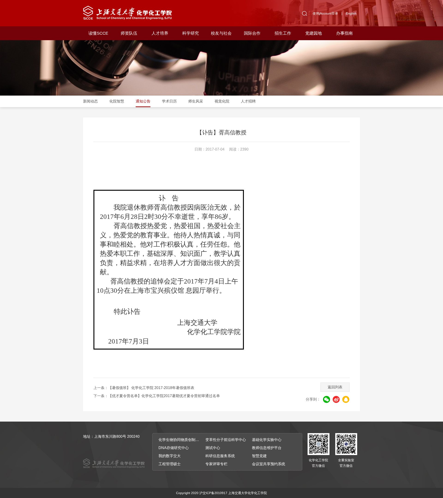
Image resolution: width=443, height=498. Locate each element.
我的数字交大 (170, 456)
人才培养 (160, 33)
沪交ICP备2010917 (213, 493)
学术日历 (169, 101)
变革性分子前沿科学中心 (225, 440)
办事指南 (344, 33)
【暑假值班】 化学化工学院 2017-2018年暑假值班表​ (151, 388)
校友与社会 (221, 33)
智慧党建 (259, 456)
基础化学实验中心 (266, 440)
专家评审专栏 (216, 464)
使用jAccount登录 (325, 13)
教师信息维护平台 (266, 448)
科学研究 (190, 33)
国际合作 (252, 33)
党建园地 (313, 33)
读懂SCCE (98, 33)
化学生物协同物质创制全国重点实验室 (180, 440)
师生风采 (195, 101)
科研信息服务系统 (220, 456)
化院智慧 (116, 101)
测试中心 (212, 448)
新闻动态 (90, 101)
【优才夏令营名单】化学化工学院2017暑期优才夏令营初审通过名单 (164, 396)
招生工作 (283, 33)
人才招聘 (248, 101)
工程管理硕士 (170, 464)
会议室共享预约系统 (268, 464)
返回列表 (335, 387)
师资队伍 (129, 33)
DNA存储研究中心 (174, 448)
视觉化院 (222, 101)
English (351, 13)
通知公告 (143, 101)
